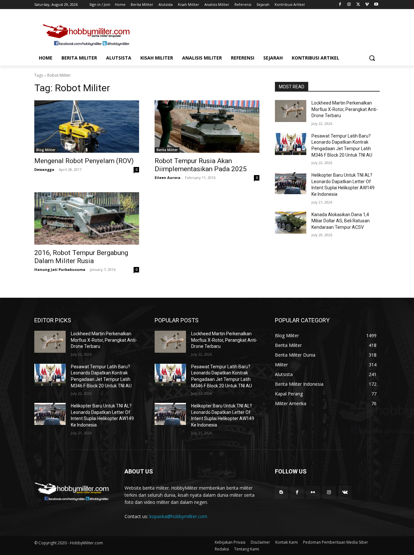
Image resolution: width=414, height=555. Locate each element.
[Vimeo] (367, 4)
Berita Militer (167, 150)
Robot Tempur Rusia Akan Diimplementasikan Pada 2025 (201, 165)
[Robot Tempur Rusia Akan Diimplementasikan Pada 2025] (207, 126)
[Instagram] (349, 4)
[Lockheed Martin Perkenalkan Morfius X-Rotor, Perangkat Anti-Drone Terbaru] (290, 111)
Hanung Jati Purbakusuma (59, 269)
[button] (372, 58)
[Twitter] (358, 4)
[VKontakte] (345, 492)
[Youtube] (376, 4)
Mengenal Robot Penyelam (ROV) (84, 161)
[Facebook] (340, 4)
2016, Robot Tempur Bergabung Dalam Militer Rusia (81, 257)
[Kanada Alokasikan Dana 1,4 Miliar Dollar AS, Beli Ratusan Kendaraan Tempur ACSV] (290, 223)
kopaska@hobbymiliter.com (178, 516)
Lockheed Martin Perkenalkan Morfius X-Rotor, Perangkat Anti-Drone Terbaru (344, 109)
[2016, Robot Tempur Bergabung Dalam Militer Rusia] (86, 218)
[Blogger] (281, 492)
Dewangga (44, 169)
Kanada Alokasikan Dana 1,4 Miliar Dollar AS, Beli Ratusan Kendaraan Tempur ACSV (340, 221)
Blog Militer (45, 150)
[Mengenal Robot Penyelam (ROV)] (86, 126)
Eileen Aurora (167, 177)
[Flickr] (313, 492)
